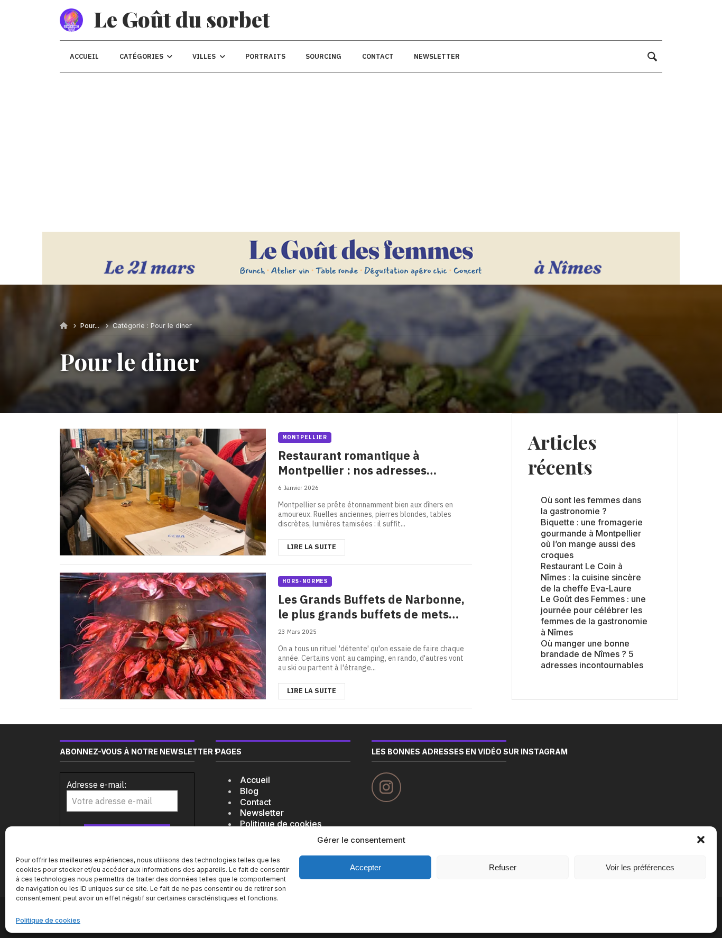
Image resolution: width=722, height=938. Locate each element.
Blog (249, 791)
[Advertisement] (361, 152)
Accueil (255, 780)
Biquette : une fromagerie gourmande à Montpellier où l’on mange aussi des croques (592, 538)
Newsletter (262, 812)
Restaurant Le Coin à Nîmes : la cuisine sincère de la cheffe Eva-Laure (591, 577)
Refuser (502, 867)
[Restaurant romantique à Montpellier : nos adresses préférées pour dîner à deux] (266, 492)
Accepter (365, 867)
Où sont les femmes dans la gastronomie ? (591, 505)
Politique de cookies (48, 920)
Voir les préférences (640, 867)
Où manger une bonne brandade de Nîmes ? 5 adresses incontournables (592, 654)
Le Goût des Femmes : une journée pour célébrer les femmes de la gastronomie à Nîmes (594, 615)
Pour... (89, 326)
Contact (255, 802)
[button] (701, 839)
